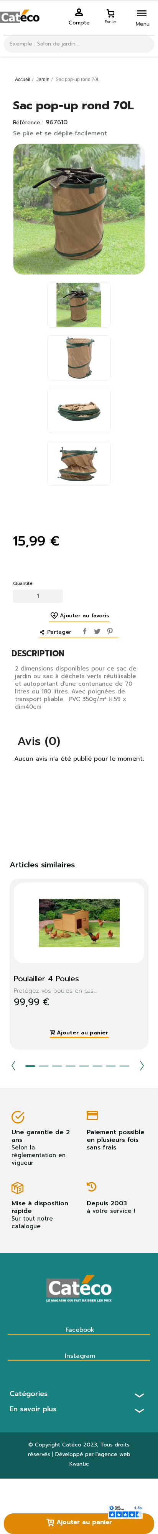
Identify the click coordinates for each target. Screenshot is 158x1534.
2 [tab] (44, 1066)
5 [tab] (84, 1066)
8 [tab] (124, 1066)
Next (142, 1066)
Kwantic (79, 1464)
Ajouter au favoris (84, 616)
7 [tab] (111, 1066)
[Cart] (110, 12)
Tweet (96, 629)
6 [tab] (97, 1066)
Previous (13, 1066)
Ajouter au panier (83, 1522)
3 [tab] (57, 1066)
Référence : (28, 123)
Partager (84, 629)
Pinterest (109, 629)
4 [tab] (71, 1066)
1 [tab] (30, 1066)
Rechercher (145, 44)
